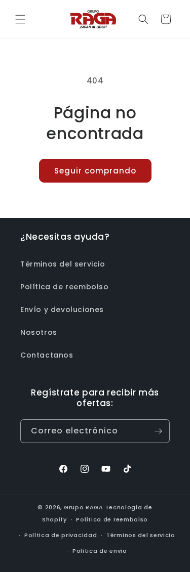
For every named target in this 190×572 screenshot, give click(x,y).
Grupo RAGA (83, 507)
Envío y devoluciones (62, 309)
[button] (20, 19)
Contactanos (46, 355)
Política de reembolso (64, 287)
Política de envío (99, 551)
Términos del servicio (62, 264)
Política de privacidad (60, 535)
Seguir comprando (95, 170)
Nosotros (38, 332)
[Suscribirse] (158, 431)
